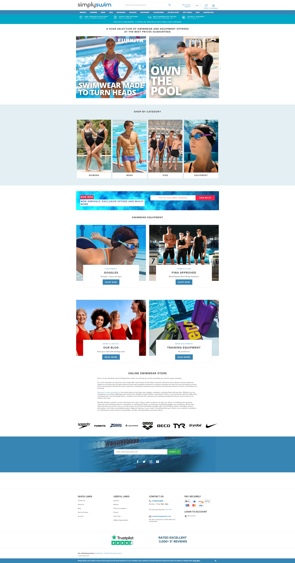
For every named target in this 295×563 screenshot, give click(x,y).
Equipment (144, 12)
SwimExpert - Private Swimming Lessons (108, 553)
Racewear (121, 12)
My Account (186, 5)
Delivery (116, 501)
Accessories (158, 12)
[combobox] (148, 5)
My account (191, 516)
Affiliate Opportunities (120, 520)
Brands (83, 12)
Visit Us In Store (83, 512)
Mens (103, 12)
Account (80, 516)
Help (198, 12)
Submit (172, 452)
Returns (115, 504)
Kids (111, 12)
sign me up (205, 198)
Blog (79, 508)
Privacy (115, 512)
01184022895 (157, 501)
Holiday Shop (173, 12)
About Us (81, 504)
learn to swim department (110, 392)
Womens (93, 12)
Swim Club (117, 516)
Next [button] (220, 68)
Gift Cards (187, 12)
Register (187, 7)
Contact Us (81, 501)
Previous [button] (75, 68)
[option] (147, 68)
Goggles (132, 12)
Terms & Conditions (119, 508)
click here (168, 510)
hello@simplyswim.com (161, 516)
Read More (196, 561)
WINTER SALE (209, 12)
